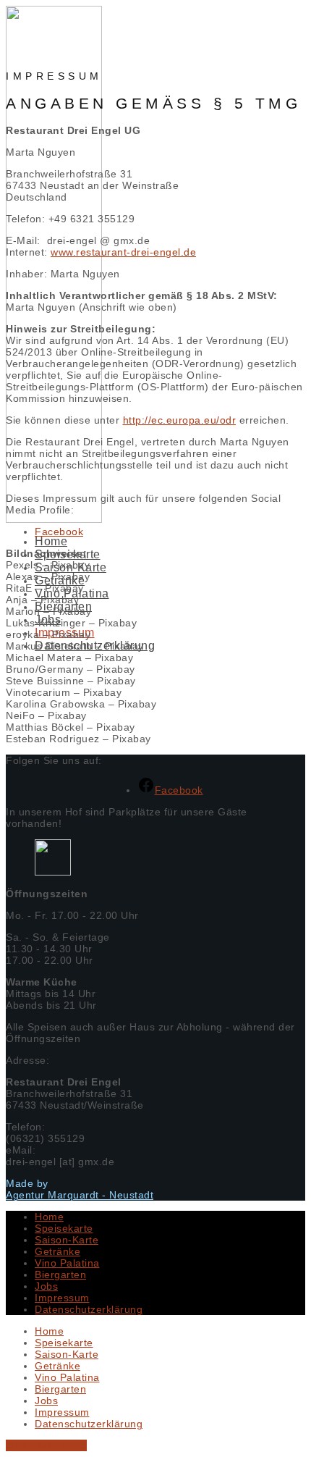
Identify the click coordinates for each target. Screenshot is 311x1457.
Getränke (57, 1251)
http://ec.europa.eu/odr (180, 420)
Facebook (59, 531)
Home (51, 541)
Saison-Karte (66, 1240)
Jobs (46, 1286)
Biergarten (60, 1274)
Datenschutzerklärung (88, 1309)
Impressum (62, 1297)
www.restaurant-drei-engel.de (123, 252)
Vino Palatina (67, 1263)
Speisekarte (64, 1228)
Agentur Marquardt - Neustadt (79, 1195)
